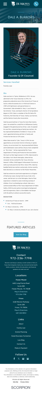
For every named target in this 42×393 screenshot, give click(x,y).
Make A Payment (21, 348)
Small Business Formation (21, 336)
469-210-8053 (21, 313)
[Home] (20, 4)
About (21, 324)
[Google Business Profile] (23, 359)
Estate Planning (21, 332)
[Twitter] (19, 359)
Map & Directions (21, 291)
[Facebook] (14, 359)
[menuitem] (15, 382)
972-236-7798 (21, 258)
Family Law (7, 86)
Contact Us (21, 344)
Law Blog (21, 340)
